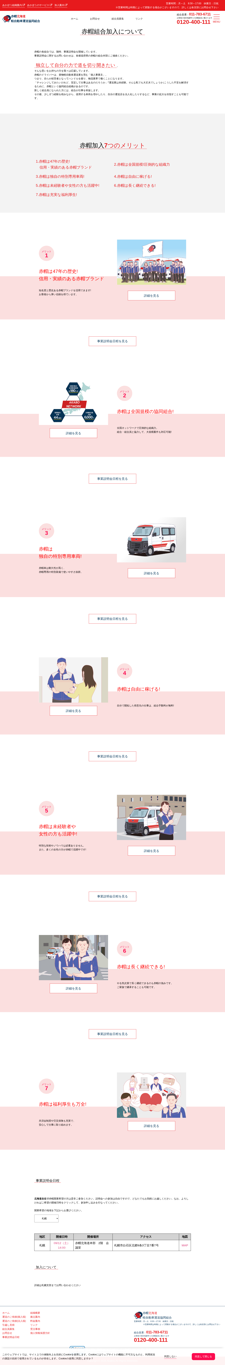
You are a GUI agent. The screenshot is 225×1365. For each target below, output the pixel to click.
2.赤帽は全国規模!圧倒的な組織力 (142, 164)
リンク (139, 18)
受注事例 (35, 1329)
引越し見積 (8, 1325)
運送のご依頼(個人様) (14, 1317)
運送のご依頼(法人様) (14, 1321)
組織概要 (35, 1313)
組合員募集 (118, 18)
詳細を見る (151, 295)
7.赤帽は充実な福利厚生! (56, 195)
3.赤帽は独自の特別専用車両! (60, 176)
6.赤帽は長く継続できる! (135, 185)
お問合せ (95, 18)
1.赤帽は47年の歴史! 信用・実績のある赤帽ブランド (64, 164)
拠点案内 (35, 1317)
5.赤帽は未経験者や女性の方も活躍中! (67, 185)
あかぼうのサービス (38, 5)
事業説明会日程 (10, 1337)
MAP (185, 1245)
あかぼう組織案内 (12, 5)
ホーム (74, 18)
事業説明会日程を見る (112, 341)
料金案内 (35, 1321)
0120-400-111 (193, 22)
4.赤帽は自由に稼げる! (133, 176)
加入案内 (59, 5)
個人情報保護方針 (40, 1333)
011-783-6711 (200, 14)
